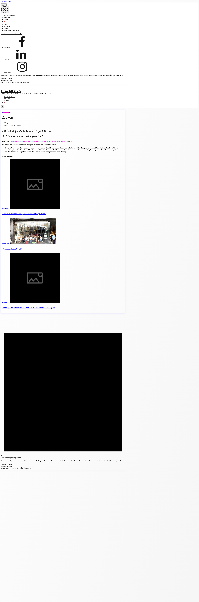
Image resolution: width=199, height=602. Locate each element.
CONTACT (7, 24)
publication (6, 112)
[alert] (63, 388)
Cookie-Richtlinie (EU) (11, 30)
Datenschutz (8, 26)
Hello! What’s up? (9, 15)
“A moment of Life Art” (11, 249)
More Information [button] (6, 78)
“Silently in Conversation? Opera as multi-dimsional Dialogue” (28, 308)
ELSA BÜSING (11, 91)
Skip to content (6, 1)
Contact (6, 19)
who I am (7, 17)
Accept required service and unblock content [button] (16, 82)
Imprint (6, 28)
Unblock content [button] (6, 80)
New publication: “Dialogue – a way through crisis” (24, 214)
